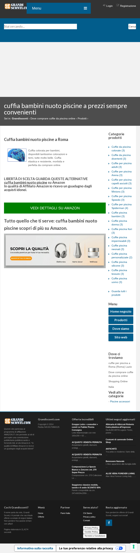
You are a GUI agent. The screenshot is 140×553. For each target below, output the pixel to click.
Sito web (120, 337)
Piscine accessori (120, 401)
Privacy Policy (91, 527)
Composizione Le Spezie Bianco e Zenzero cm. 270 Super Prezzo (84, 469)
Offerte (41, 517)
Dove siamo (120, 329)
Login (109, 6)
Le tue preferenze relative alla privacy (86, 548)
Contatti (86, 520)
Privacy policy (89, 517)
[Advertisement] (70, 69)
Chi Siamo (87, 513)
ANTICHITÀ (111, 449)
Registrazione (128, 6)
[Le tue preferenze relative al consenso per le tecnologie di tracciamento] (133, 546)
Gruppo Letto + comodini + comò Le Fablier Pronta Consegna (85, 427)
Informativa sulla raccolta (35, 548)
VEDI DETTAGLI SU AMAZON (55, 208)
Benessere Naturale (115, 461)
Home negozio (120, 311)
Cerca (132, 26)
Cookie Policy (91, 532)
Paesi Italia (65, 513)
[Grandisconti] (17, 6)
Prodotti (120, 320)
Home (40, 513)
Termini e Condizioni (95, 536)
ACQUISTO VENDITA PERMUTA (87, 442)
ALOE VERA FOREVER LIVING (120, 473)
